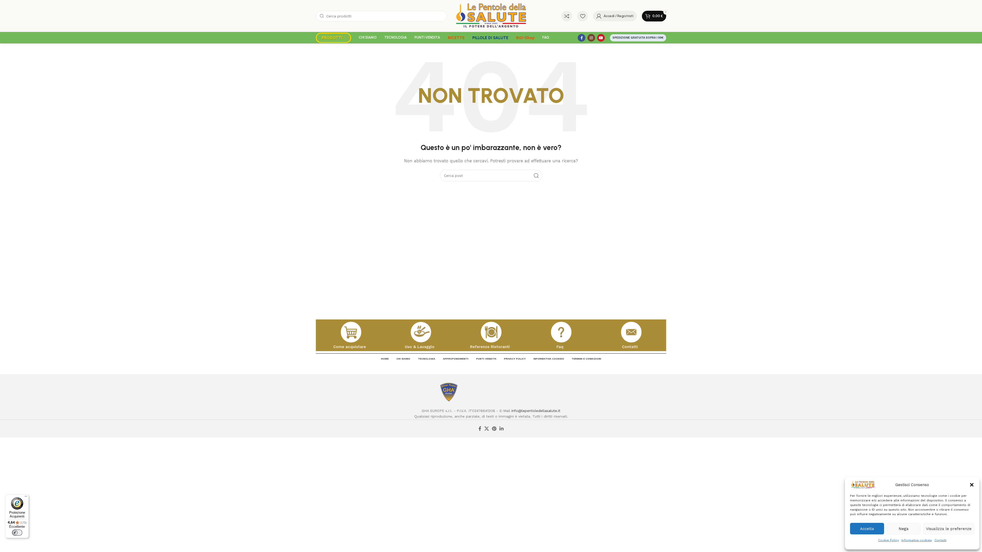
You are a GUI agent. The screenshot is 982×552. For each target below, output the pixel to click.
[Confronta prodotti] (567, 16)
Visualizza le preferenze (949, 528)
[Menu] (26, 497)
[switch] (17, 533)
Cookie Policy (888, 540)
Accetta (867, 528)
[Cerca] (536, 175)
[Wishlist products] (582, 16)
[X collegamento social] (486, 428)
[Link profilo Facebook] (581, 38)
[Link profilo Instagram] (591, 38)
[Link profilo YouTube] (601, 38)
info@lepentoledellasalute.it (535, 411)
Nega (904, 528)
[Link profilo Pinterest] (494, 428)
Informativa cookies (916, 540)
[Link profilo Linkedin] (501, 428)
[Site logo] (491, 15)
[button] (971, 484)
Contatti (940, 540)
